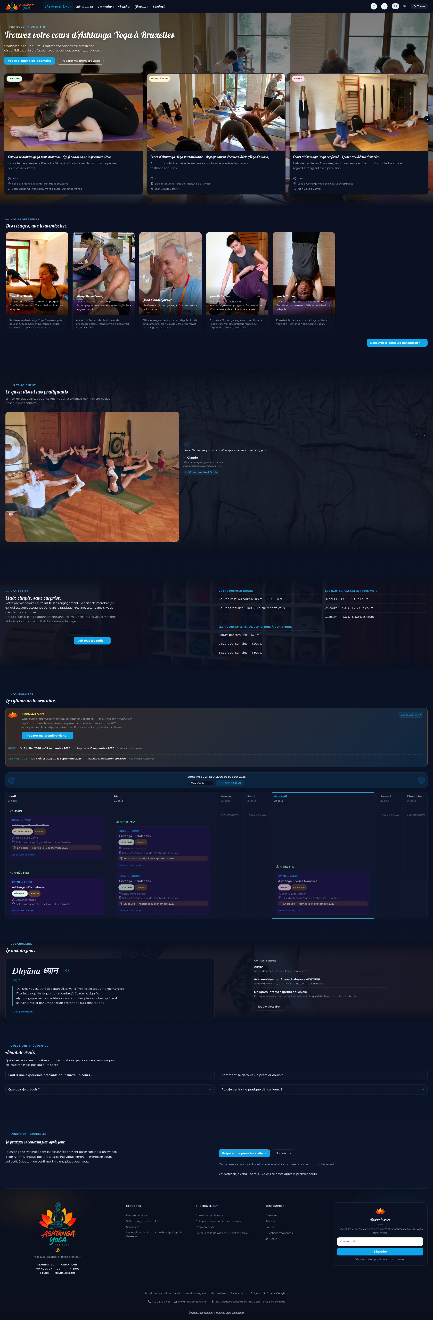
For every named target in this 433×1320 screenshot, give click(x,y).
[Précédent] (6, 119)
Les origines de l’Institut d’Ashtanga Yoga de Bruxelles (154, 1234)
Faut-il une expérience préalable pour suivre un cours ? (50, 1075)
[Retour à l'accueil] (19, 6)
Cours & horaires (136, 1215)
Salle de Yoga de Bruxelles (142, 1221)
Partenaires (218, 1293)
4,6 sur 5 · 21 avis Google (270, 1293)
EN (404, 6)
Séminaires (84, 6)
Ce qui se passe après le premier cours (289, 1174)
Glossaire (142, 6)
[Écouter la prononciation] (67, 970)
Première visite (205, 1227)
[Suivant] (427, 119)
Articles (124, 6)
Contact (159, 6)
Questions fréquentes (279, 1233)
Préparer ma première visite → (48, 735)
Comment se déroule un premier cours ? (252, 1075)
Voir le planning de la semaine (29, 60)
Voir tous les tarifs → (92, 640)
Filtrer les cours (231, 782)
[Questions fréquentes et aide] (374, 6)
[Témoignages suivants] (424, 435)
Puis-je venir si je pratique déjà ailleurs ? (252, 1089)
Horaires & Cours (58, 6)
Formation (106, 6)
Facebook (237, 1293)
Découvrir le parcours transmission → (397, 342)
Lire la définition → (24, 1011)
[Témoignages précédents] (416, 435)
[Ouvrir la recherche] (384, 6)
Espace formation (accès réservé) (220, 1221)
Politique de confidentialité (162, 1293)
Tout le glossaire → (270, 1006)
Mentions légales (195, 1293)
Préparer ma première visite (80, 60)
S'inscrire (380, 1251)
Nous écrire (283, 1153)
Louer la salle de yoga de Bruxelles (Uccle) (222, 1233)
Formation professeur (209, 1215)
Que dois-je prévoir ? (24, 1089)
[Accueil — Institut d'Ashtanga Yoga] (57, 1224)
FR (395, 6)
